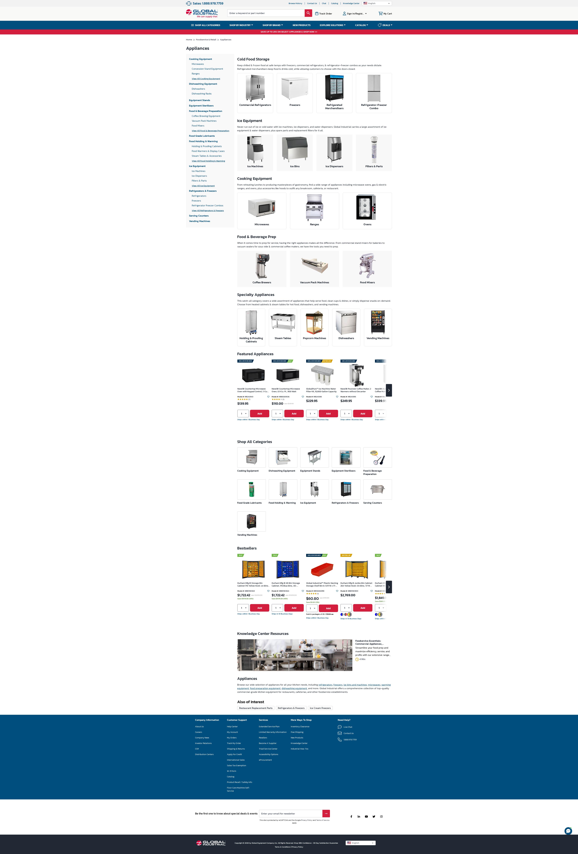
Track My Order (234, 743)
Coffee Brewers (262, 282)
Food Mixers (367, 282)
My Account (232, 732)
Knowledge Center (351, 3)
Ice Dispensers (334, 166)
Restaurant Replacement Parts (255, 708)
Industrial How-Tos (299, 748)
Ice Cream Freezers (320, 708)
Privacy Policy (306, 820)
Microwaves (262, 224)
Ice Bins (295, 166)
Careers (198, 732)
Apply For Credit (234, 754)
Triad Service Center (268, 748)
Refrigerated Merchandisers (334, 106)
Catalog (334, 3)
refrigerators (325, 684)
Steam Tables (283, 338)
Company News (202, 737)
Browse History (295, 3)
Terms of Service (322, 820)
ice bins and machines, (355, 684)
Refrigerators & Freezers (291, 708)
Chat (324, 3)
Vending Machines (378, 338)
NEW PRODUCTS (302, 25)
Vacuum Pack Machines (314, 282)
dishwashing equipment (294, 688)
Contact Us (312, 3)
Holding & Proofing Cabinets (251, 339)
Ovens (367, 224)
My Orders (231, 737)
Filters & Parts (374, 166)
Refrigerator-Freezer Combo (374, 106)
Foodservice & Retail (206, 39)
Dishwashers (346, 338)
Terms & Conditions (283, 847)
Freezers (295, 105)
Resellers (263, 737)
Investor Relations (203, 743)
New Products (297, 737)
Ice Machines (255, 166)
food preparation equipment (265, 688)
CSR (197, 748)
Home (189, 39)
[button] (377, 3)
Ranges (314, 224)
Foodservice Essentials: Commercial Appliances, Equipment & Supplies (368, 642)
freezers (337, 684)
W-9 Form (231, 771)
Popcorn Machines (314, 338)
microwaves (374, 684)
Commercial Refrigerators (255, 105)
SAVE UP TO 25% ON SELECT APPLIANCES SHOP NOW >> (289, 32)
